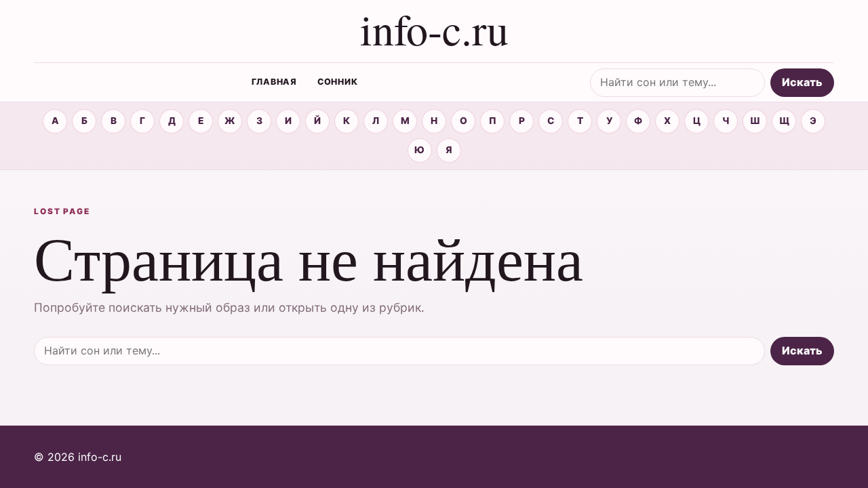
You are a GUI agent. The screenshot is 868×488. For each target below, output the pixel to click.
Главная (274, 82)
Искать (802, 82)
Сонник (337, 82)
